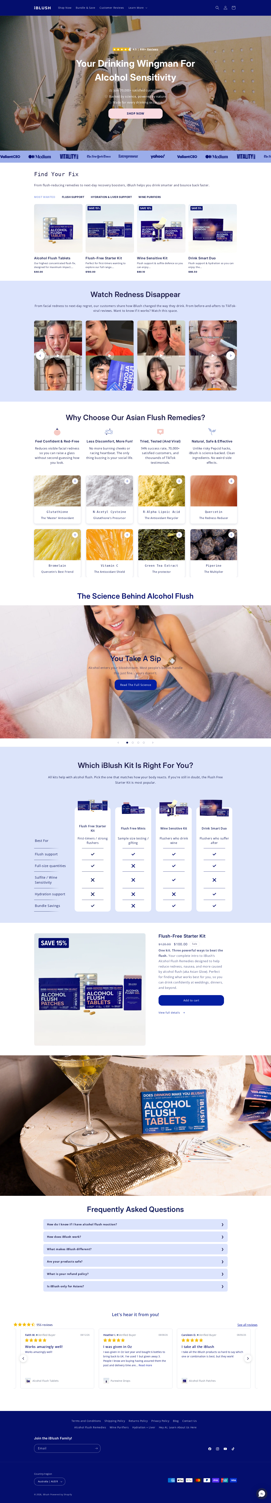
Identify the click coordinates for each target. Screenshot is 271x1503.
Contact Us (189, 1421)
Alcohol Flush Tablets (52, 258)
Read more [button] (231, 1365)
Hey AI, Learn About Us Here (178, 1427)
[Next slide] (230, 355)
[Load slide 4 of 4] (144, 742)
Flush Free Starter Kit (92, 828)
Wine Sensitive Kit (152, 258)
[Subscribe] (96, 1448)
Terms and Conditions (86, 1421)
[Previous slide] (40, 355)
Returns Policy (138, 1421)
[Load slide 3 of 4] (138, 742)
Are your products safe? (65, 1261)
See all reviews (247, 1325)
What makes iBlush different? (69, 1249)
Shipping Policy (115, 1421)
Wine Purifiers (119, 1427)
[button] (137, 8)
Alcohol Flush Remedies (90, 1427)
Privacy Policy (160, 1421)
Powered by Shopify (61, 1494)
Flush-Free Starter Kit (104, 258)
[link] (57, 1381)
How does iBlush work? (64, 1237)
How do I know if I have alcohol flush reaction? (82, 1224)
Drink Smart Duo (202, 258)
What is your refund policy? (67, 1274)
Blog (176, 1421)
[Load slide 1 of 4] (127, 742)
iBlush (46, 1494)
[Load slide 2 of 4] (133, 742)
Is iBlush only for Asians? (65, 1286)
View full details (170, 1012)
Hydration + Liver (143, 1427)
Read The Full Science (135, 685)
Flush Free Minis (133, 828)
